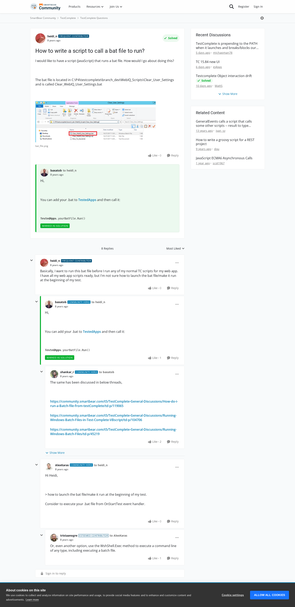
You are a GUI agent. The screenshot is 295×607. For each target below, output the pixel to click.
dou (216, 149)
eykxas (217, 67)
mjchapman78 (222, 53)
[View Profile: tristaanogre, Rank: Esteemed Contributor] (54, 538)
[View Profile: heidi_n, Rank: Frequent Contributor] (40, 38)
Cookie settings (233, 595)
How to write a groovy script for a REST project (225, 142)
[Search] (231, 6)
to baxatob (106, 372)
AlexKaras (62, 465)
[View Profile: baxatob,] (44, 172)
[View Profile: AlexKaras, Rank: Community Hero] (49, 467)
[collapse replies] (31, 260)
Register (243, 6)
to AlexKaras (118, 535)
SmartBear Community (43, 18)
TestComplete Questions (94, 18)
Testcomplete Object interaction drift (224, 76)
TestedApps (87, 200)
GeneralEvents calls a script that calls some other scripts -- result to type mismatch (224, 123)
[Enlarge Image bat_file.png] (95, 121)
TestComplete (68, 18)
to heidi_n (69, 170)
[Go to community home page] (45, 6)
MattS (219, 86)
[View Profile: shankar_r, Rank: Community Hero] (54, 374)
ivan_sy (220, 131)
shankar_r (67, 372)
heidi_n (52, 36)
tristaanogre (68, 535)
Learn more (32, 599)
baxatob (56, 170)
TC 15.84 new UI (208, 62)
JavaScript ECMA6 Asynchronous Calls (224, 158)
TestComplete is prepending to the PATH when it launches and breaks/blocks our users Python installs (226, 46)
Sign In (258, 6)
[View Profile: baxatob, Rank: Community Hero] (49, 304)
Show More (57, 453)
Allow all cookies (269, 595)
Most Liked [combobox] (175, 249)
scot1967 (219, 163)
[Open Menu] (262, 18)
